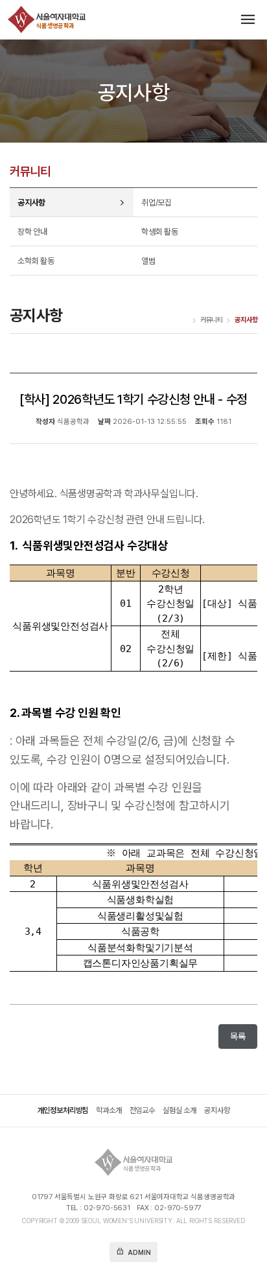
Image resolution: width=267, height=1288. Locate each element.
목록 (238, 1036)
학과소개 (108, 1111)
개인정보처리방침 (63, 1111)
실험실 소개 (179, 1111)
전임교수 (142, 1111)
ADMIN (133, 1251)
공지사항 (216, 1111)
